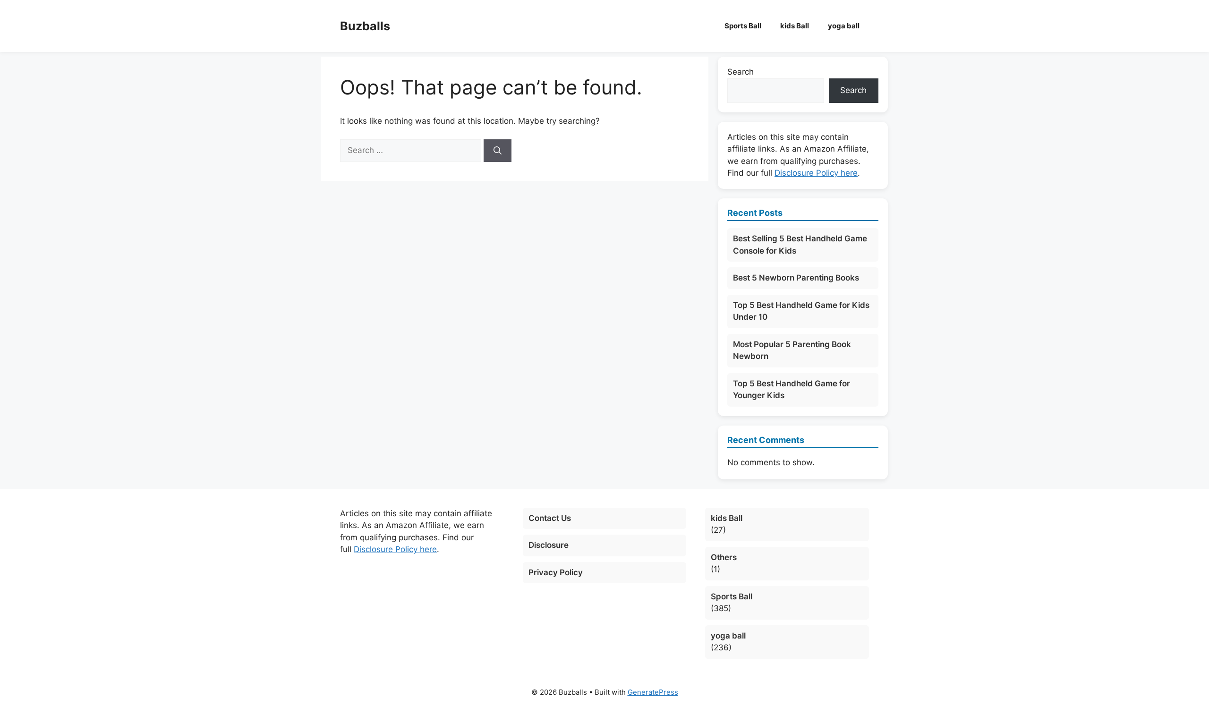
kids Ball (794, 25)
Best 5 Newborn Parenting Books (796, 277)
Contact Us (549, 518)
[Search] (497, 150)
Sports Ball (742, 25)
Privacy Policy (555, 572)
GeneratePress (653, 692)
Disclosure (548, 545)
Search (740, 72)
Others (724, 557)
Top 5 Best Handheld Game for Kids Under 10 (801, 311)
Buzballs (365, 26)
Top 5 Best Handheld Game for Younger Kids (791, 389)
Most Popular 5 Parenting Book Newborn (792, 350)
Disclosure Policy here (816, 173)
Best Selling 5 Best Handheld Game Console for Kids (800, 245)
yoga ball (844, 25)
